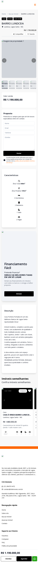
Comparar (5, 539)
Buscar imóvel (13, 14)
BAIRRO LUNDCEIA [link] (27, 14)
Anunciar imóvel (7, 520)
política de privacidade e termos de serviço (20, 161)
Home (4, 14)
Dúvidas (8, 559)
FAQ (3, 542)
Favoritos (5, 536)
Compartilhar (19, 34)
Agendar (24, 559)
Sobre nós (5, 513)
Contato (4, 523)
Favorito (32, 34)
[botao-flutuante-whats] (34, 558)
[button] (4, 60)
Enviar (19, 153)
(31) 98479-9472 (9, 486)
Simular (19, 294)
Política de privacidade (9, 546)
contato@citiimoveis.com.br (13, 489)
